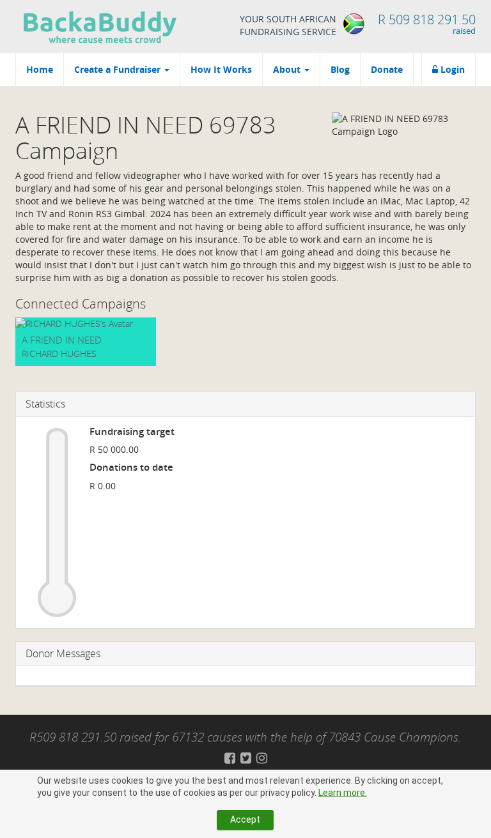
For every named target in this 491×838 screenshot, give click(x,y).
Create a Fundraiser (118, 69)
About (288, 69)
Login (451, 69)
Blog (340, 69)
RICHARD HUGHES (59, 353)
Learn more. (342, 793)
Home (39, 69)
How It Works (221, 69)
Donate (387, 69)
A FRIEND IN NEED (62, 339)
